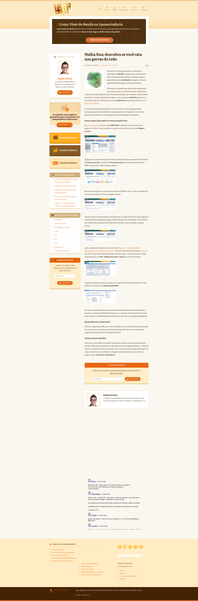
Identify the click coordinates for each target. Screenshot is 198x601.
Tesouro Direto (60, 223)
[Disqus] (116, 442)
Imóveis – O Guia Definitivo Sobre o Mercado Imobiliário (65, 204)
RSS (135, 547)
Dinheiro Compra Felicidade (65, 186)
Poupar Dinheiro (68, 137)
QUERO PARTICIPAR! (99, 40)
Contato (123, 579)
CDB (56, 231)
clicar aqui (144, 251)
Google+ (130, 547)
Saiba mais (66, 92)
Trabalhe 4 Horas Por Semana (92, 572)
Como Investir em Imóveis (90, 575)
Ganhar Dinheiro (68, 163)
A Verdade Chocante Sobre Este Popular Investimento (66, 180)
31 (146, 65)
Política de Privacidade (128, 576)
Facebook (119, 547)
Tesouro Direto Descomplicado (63, 552)
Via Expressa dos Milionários (62, 561)
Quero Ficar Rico (64, 8)
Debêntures (59, 247)
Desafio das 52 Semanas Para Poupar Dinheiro (65, 191)
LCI (56, 235)
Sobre (122, 570)
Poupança (58, 220)
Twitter (125, 547)
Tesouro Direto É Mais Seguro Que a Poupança (66, 198)
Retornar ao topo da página (59, 591)
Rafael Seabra (65, 78)
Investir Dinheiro (68, 150)
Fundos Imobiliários (62, 251)
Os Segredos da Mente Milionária (64, 558)
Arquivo (123, 573)
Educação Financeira (109, 65)
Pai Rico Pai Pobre (87, 569)
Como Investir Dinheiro (89, 564)
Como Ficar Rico (58, 550)
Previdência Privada (62, 227)
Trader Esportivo (87, 566)
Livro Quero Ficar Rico (60, 555)
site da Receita (92, 125)
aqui (144, 401)
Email (141, 547)
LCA (56, 239)
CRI (56, 243)
